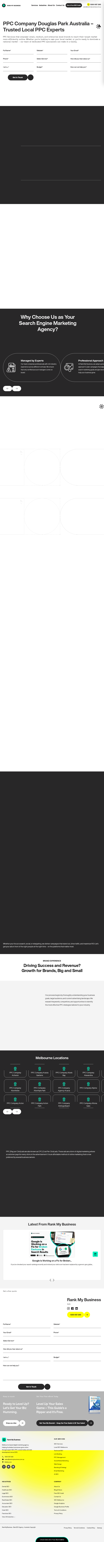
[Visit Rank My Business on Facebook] (72, 1308)
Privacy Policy (58, 1513)
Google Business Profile (61, 1506)
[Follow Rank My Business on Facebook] (8, 1467)
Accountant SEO (7, 1503)
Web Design (58, 1464)
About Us (51, 5)
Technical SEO (58, 1450)
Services (34, 5)
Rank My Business (7, 1527)
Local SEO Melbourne (61, 1447)
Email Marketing (59, 1471)
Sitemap (99, 1528)
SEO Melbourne (59, 1500)
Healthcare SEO (7, 1490)
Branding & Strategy (60, 1467)
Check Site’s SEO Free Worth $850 (52, 1539)
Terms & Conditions (60, 1510)
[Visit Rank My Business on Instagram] (68, 1308)
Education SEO (6, 1506)
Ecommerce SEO (7, 1496)
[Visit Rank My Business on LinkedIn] (76, 1308)
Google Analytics (59, 1503)
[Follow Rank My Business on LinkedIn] (13, 1467)
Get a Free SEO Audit (74, 5)
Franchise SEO (6, 1513)
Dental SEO (5, 1486)
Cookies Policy (91, 1528)
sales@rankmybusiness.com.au (92, 7)
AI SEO (56, 1474)
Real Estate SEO (7, 1500)
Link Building (58, 1454)
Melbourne (8, 1462)
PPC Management (60, 1457)
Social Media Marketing (61, 1460)
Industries (43, 5)
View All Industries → (8, 1517)
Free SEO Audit (59, 1493)
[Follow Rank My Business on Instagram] (4, 1467)
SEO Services (58, 1444)
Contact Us (60, 5)
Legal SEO (5, 1493)
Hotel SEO (5, 1510)
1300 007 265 (95, 4)
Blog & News (58, 1490)
